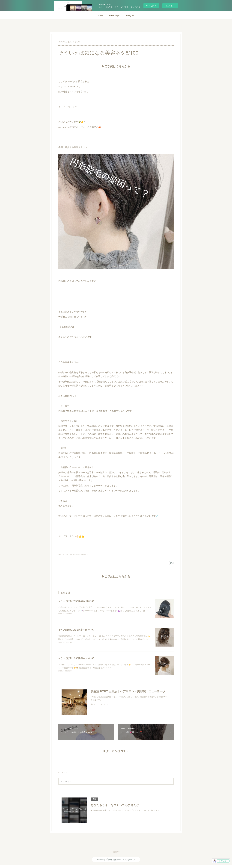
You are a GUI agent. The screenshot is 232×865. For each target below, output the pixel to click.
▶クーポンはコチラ (116, 751)
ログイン (170, 5)
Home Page (114, 15)
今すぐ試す (151, 5)
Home (100, 15)
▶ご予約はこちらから (116, 66)
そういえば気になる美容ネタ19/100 (76, 629)
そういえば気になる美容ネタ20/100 (76, 601)
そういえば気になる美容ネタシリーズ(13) (73, 554)
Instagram (130, 15)
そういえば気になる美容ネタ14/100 (76, 658)
